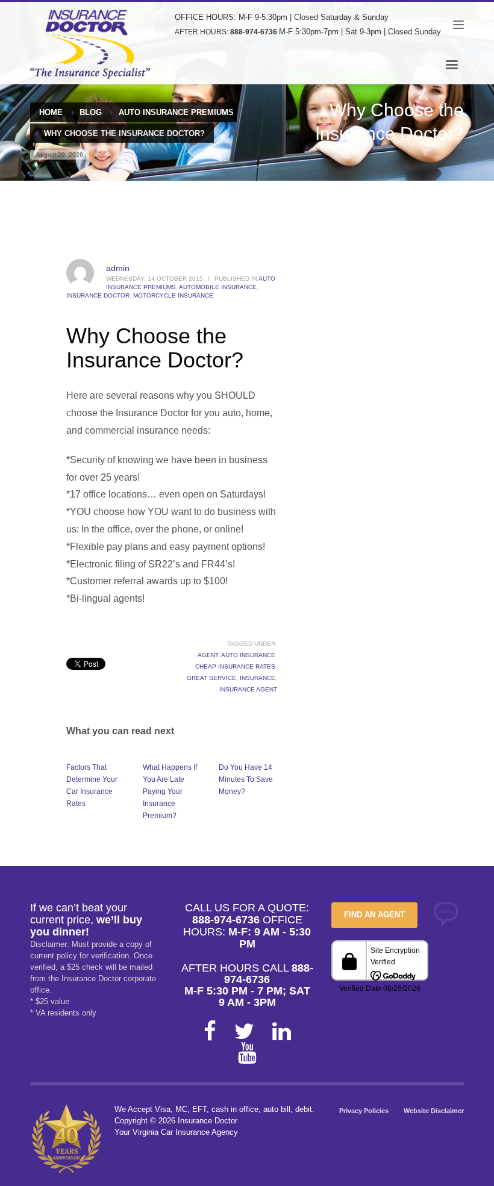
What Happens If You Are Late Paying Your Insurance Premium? (170, 791)
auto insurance (248, 655)
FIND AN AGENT (374, 914)
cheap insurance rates (235, 666)
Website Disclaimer (434, 1110)
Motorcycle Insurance (173, 295)
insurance (257, 678)
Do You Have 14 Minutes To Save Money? (246, 779)
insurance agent (248, 689)
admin (118, 268)
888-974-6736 (253, 32)
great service (211, 678)
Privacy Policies (364, 1110)
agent (208, 655)
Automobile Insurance (218, 287)
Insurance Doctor (98, 295)
